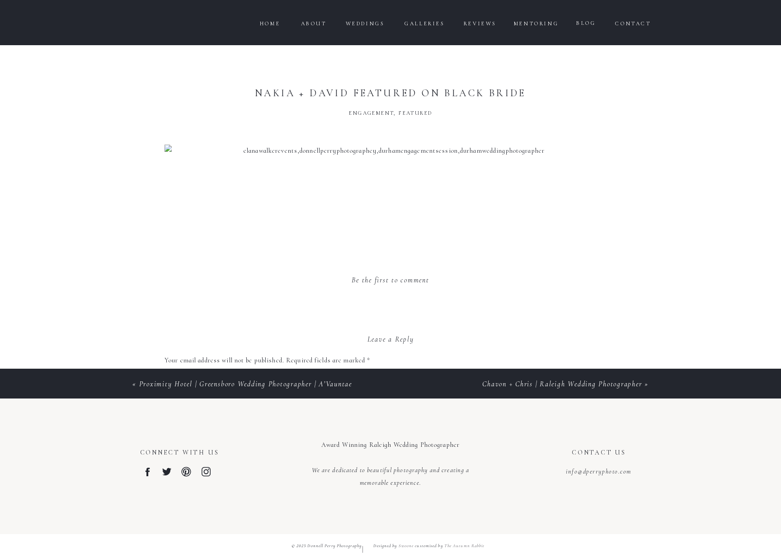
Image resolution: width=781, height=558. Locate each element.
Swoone (406, 546)
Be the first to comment (390, 280)
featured (415, 113)
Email (176, 537)
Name (176, 507)
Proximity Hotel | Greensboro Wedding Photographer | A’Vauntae (245, 384)
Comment (181, 379)
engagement (371, 113)
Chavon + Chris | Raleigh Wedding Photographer (562, 384)
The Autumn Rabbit (464, 546)
